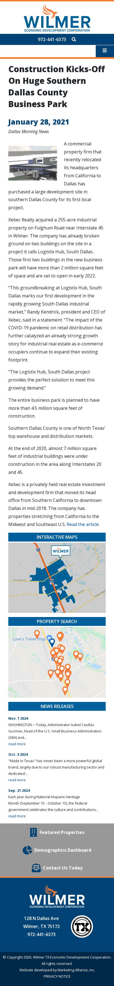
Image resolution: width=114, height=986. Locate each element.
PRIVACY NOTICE (57, 976)
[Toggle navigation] (104, 51)
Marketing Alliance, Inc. (76, 969)
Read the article (83, 524)
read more (17, 743)
